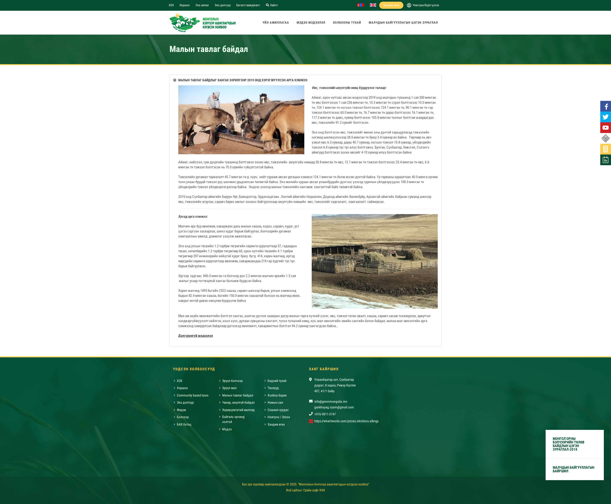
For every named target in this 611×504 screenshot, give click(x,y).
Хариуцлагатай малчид (238, 410)
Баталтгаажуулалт (248, 5)
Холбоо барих (277, 395)
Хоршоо (184, 5)
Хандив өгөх (391, 5)
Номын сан (275, 402)
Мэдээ (227, 429)
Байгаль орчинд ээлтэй (233, 419)
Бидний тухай (277, 381)
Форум (181, 410)
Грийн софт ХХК (314, 490)
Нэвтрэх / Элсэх (279, 417)
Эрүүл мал (229, 388)
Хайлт (273, 5)
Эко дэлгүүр (223, 5)
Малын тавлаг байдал (237, 395)
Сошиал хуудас (278, 410)
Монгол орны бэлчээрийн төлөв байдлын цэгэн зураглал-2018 (568, 444)
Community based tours (192, 395)
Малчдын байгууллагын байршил (573, 469)
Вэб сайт (292, 490)
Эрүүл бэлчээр (232, 381)
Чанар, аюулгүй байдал (238, 402)
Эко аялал (202, 5)
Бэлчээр (183, 417)
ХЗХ (171, 5)
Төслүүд (273, 388)
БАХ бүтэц (184, 424)
